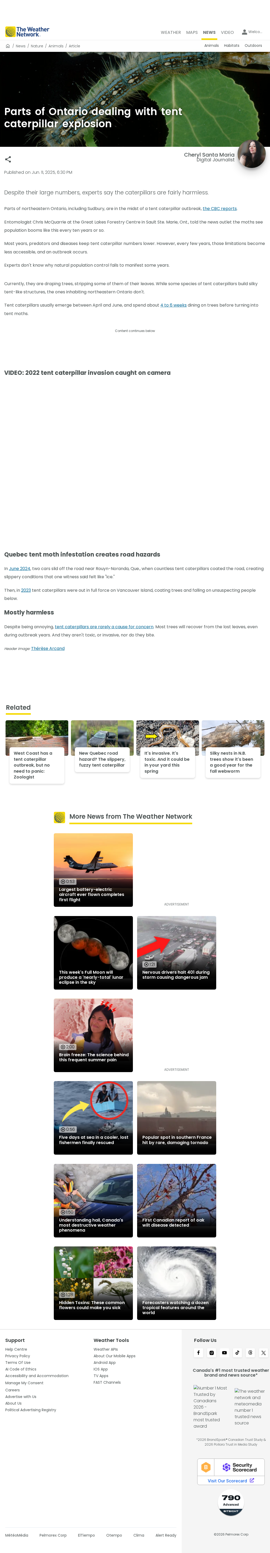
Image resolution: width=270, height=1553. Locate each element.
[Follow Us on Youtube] (224, 1353)
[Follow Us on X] (263, 1353)
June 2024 (19, 569)
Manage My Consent (24, 1383)
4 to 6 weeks (173, 305)
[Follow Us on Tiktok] (237, 1353)
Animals (56, 46)
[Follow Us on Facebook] (198, 1353)
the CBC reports (220, 209)
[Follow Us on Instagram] (211, 1353)
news (21, 46)
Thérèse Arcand (48, 648)
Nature (37, 46)
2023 (26, 590)
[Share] (8, 159)
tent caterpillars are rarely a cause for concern (104, 627)
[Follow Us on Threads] (250, 1353)
